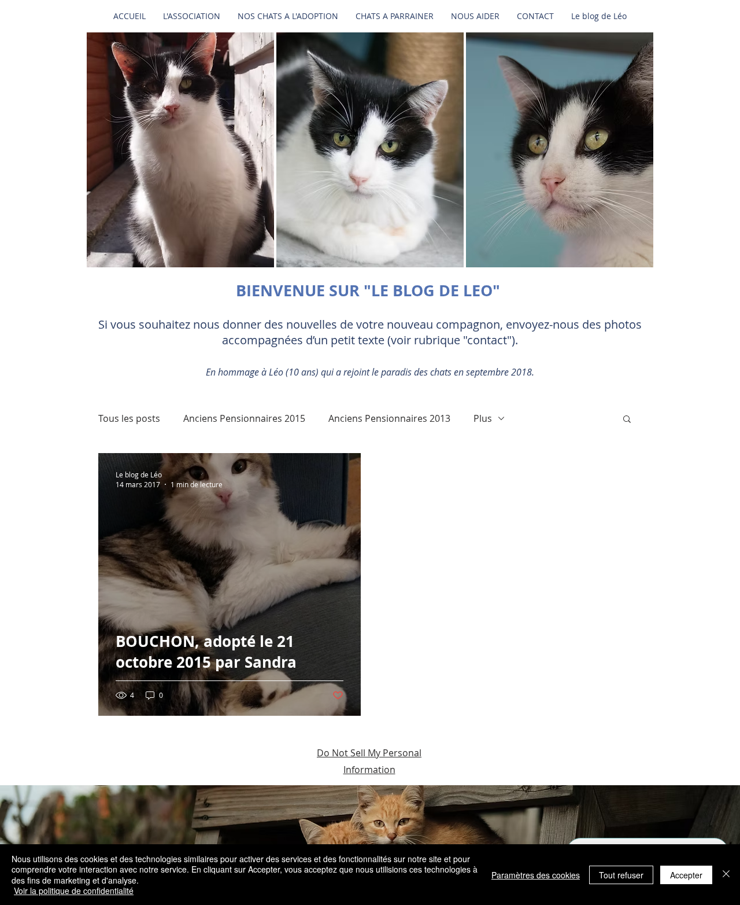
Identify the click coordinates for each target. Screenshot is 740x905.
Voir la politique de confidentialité (74, 890)
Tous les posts (129, 418)
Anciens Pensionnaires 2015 (244, 418)
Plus (482, 418)
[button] (180, 149)
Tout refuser (621, 875)
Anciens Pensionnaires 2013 (389, 418)
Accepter (686, 875)
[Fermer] (726, 875)
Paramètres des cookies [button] (535, 875)
